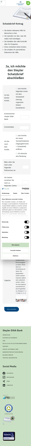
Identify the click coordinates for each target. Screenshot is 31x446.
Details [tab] (15, 193)
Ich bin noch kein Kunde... (7, 145)
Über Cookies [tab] (25, 193)
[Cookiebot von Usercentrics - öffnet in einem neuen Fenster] (22, 189)
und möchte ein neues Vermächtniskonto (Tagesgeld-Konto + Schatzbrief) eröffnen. (22, 142)
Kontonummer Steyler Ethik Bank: (9, 116)
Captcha (7, 280)
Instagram (10, 377)
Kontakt (5, 346)
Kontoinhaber (9, 127)
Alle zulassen (15, 245)
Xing (8, 381)
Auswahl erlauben (15, 250)
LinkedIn (10, 385)
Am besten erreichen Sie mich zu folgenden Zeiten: (10, 182)
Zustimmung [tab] (5, 193)
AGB (4, 340)
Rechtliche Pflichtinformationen (15, 343)
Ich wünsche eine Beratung (21, 155)
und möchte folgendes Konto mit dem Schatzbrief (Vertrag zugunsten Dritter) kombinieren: (22, 98)
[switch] (26, 227)
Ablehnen (15, 256)
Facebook (10, 373)
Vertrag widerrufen (10, 358)
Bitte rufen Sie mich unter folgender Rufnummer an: (10, 166)
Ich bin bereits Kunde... (7, 97)
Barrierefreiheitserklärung (13, 352)
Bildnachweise (8, 355)
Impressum (6, 335)
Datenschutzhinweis (10, 338)
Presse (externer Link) (10, 349)
